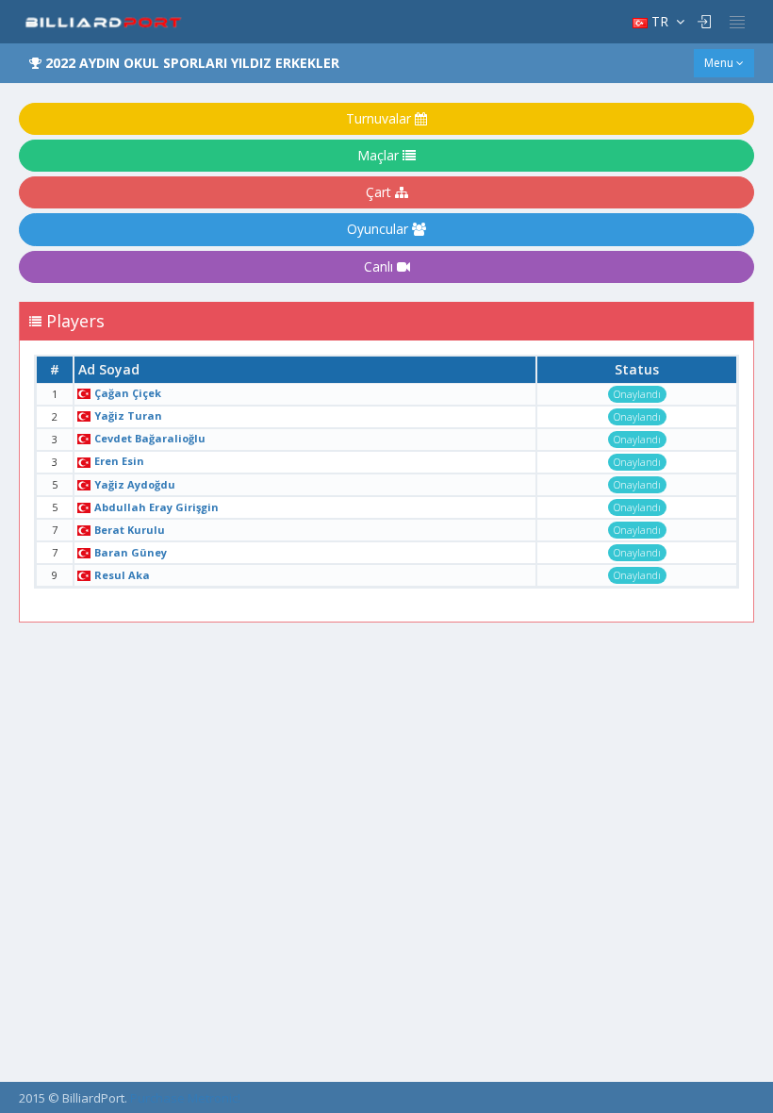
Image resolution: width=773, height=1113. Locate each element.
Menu (720, 63)
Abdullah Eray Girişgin (156, 507)
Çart (380, 192)
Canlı (380, 266)
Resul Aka (122, 575)
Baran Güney (130, 552)
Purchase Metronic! (185, 1097)
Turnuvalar (380, 118)
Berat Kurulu (129, 530)
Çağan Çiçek (127, 393)
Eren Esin (119, 461)
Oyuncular (379, 229)
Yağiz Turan (128, 415)
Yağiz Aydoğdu (134, 484)
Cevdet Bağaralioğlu (150, 438)
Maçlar (380, 155)
